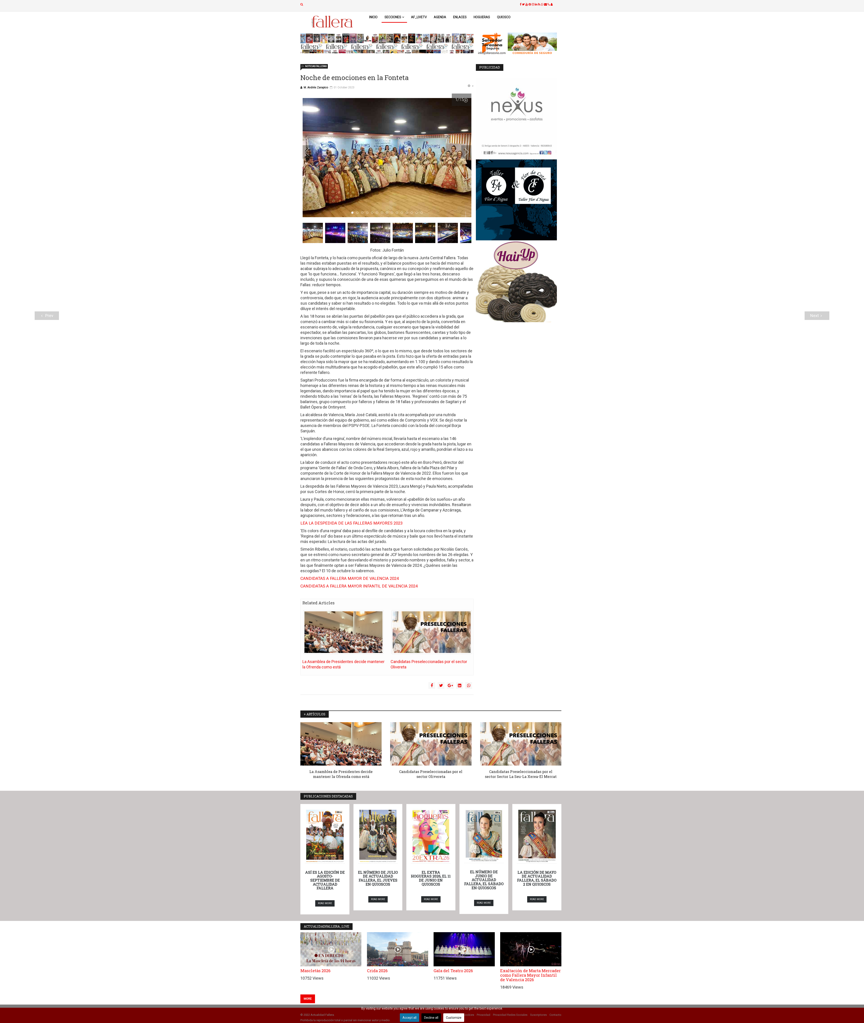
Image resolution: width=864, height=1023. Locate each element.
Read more (325, 903)
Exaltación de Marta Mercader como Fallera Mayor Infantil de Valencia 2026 (530, 975)
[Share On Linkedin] (459, 685)
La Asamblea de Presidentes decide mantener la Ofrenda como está (341, 774)
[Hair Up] (518, 281)
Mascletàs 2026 (315, 970)
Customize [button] (453, 1017)
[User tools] (470, 86)
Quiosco (504, 17)
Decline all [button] (431, 1017)
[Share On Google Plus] (450, 685)
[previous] (310, 152)
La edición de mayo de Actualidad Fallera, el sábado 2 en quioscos (536, 878)
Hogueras (482, 17)
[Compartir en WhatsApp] (468, 685)
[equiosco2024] (387, 43)
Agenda (440, 17)
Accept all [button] (409, 1017)
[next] (463, 152)
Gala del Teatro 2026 (453, 970)
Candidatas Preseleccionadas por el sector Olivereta (430, 774)
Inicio (373, 17)
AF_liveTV (419, 17)
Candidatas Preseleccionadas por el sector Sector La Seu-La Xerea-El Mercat (521, 774)
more (308, 998)
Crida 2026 (377, 970)
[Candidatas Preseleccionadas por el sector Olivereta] (431, 632)
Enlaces (460, 17)
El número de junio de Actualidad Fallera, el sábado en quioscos (484, 879)
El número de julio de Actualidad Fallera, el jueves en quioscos (378, 878)
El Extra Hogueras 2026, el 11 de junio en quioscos (431, 878)
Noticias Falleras (316, 66)
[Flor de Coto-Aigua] (518, 199)
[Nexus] (518, 118)
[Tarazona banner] (518, 44)
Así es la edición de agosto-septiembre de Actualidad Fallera (325, 880)
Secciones (393, 17)
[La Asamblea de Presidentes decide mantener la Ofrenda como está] (343, 632)
